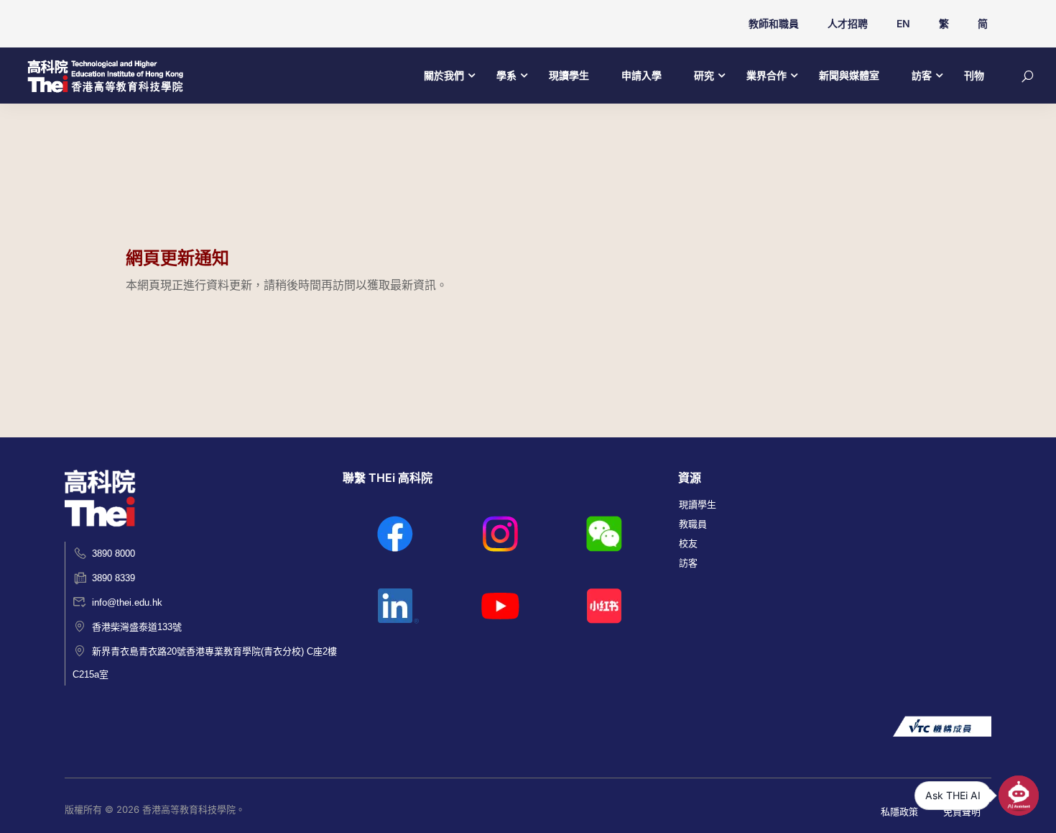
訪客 (922, 75)
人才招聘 (848, 23)
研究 (704, 75)
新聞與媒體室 (849, 75)
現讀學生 (569, 75)
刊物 (974, 75)
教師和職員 (774, 23)
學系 (506, 75)
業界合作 (766, 75)
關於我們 (444, 75)
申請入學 (641, 75)
